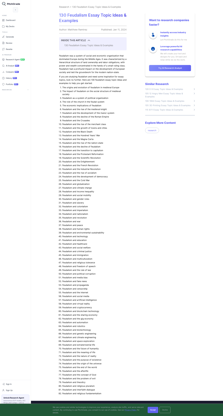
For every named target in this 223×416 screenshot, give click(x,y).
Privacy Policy (131, 410)
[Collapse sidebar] (15, 9)
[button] (93, 40)
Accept (153, 410)
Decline (165, 410)
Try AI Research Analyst (170, 68)
